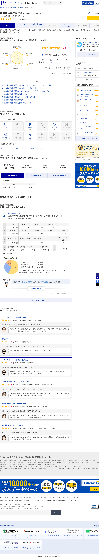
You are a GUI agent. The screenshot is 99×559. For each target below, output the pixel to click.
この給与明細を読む (36, 288)
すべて (5, 128)
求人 (28, 3)
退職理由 (30, 128)
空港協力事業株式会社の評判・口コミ (15, 94)
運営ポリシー (47, 497)
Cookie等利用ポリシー (51, 500)
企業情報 (26, 500)
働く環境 (54, 128)
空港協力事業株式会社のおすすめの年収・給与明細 (19, 97)
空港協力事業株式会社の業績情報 (14, 100)
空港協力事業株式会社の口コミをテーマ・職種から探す (21, 88)
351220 (67, 293)
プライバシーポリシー (37, 500)
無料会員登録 (89, 3)
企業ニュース (19, 497)
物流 (16, 148)
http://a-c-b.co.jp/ (88, 72)
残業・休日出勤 (6, 138)
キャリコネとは (38, 497)
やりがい (30, 138)
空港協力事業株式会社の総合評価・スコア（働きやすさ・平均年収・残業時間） (28, 85)
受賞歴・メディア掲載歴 (6, 500)
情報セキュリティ (64, 500)
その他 (31, 148)
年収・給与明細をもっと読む (36, 300)
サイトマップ (74, 500)
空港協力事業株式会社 (12, 13)
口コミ (20, 3)
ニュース (37, 3)
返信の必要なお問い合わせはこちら (32, 508)
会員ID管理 (28, 497)
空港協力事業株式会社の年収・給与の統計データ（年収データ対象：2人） (27, 91)
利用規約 (76, 497)
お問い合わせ (18, 500)
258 (50, 62)
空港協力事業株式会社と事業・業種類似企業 (17, 103)
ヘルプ (70, 497)
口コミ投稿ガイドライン (59, 497)
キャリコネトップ (4, 497)
